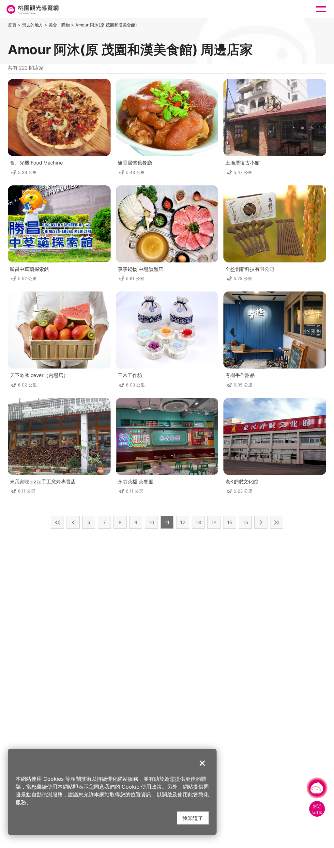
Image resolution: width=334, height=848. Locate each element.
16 (245, 522)
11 (167, 522)
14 (214, 522)
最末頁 (276, 522)
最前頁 (57, 522)
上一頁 (73, 522)
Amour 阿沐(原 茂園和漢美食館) (106, 24)
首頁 (12, 24)
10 (151, 522)
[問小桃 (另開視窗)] (317, 787)
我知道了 (192, 818)
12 (182, 522)
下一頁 (260, 522)
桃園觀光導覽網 (32, 9)
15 (229, 522)
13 (198, 522)
